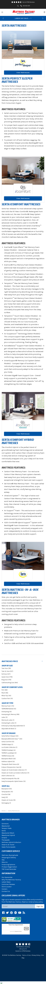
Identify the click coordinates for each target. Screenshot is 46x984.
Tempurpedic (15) (7, 791)
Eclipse (4, 838)
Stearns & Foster (8, 845)
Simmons (5, 824)
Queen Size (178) (7, 677)
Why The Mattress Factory (11, 880)
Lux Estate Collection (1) (9, 747)
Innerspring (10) (7, 711)
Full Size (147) (6, 674)
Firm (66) (5, 690)
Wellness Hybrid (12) (8, 761)
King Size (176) (6, 680)
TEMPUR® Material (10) (9, 709)
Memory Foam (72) (8, 706)
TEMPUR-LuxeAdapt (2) (9, 753)
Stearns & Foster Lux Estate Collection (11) (15, 773)
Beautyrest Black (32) (9, 758)
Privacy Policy (36, 955)
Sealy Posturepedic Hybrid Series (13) (14, 781)
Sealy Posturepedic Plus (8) (10, 778)
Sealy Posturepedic (9, 847)
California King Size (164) (10, 682)
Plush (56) (5, 693)
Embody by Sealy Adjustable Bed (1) (13, 726)
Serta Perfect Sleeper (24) (10, 736)
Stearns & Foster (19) (9, 800)
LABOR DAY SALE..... (22, 18)
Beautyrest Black (8, 833)
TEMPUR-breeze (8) (8, 756)
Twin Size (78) (6, 668)
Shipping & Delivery (9, 857)
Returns (5, 862)
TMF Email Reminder (9, 869)
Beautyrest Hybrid (8, 835)
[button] (3, 18)
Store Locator (7, 887)
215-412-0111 (26, 6)
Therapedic (6, 840)
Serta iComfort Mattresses (21, 204)
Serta (4, 831)
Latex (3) (4, 717)
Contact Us (6, 891)
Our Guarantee (7, 877)
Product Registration (9, 867)
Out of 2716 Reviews (28, 2)
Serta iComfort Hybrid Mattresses (18, 441)
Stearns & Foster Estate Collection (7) (14, 770)
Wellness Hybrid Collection (11, 842)
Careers (4, 889)
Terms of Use (26, 955)
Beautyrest (6, 826)
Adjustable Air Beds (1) (9, 728)
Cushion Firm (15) (7, 698)
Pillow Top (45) (6, 695)
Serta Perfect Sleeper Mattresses (17, 80)
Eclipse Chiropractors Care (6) (11, 767)
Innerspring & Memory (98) (10, 714)
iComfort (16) (6, 794)
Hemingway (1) (6, 803)
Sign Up (40, 906)
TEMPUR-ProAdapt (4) (9, 750)
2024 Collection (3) (8, 775)
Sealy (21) (5, 797)
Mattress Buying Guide (10, 855)
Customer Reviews (8, 884)
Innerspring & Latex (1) (9, 723)
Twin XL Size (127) (7, 671)
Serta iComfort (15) (8, 741)
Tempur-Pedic (7, 828)
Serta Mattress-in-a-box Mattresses (20, 591)
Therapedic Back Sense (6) (10, 764)
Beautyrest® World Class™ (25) (12, 739)
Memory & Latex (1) (8, 720)
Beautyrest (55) (7, 789)
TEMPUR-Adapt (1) (7, 744)
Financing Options (8, 865)
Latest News (6, 882)
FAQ (3, 860)
